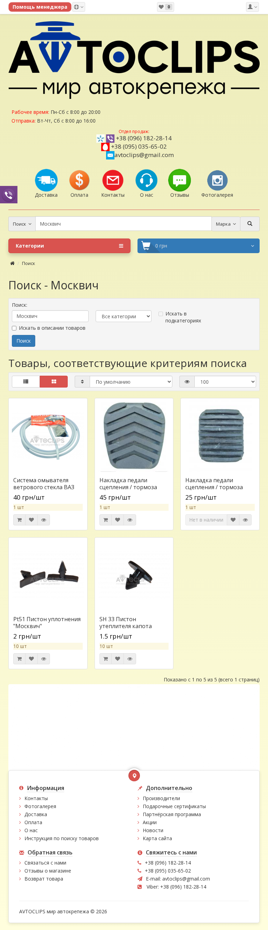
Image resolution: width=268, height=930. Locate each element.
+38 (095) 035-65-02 (139, 146)
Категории (30, 245)
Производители (161, 798)
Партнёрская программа (172, 814)
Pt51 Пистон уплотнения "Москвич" (47, 623)
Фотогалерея (40, 806)
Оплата (33, 822)
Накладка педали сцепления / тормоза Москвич (214, 487)
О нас (31, 830)
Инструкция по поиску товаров (61, 838)
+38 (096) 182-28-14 (144, 138)
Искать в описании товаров (52, 328)
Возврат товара (43, 878)
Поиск (28, 263)
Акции (150, 822)
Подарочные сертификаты (174, 806)
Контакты (36, 798)
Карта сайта (157, 838)
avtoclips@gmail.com (144, 155)
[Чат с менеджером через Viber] (9, 194)
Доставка (35, 814)
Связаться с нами (45, 862)
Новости (153, 830)
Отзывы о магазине (47, 870)
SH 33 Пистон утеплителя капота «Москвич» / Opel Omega (133, 626)
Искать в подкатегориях (183, 317)
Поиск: (19, 305)
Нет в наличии (206, 519)
